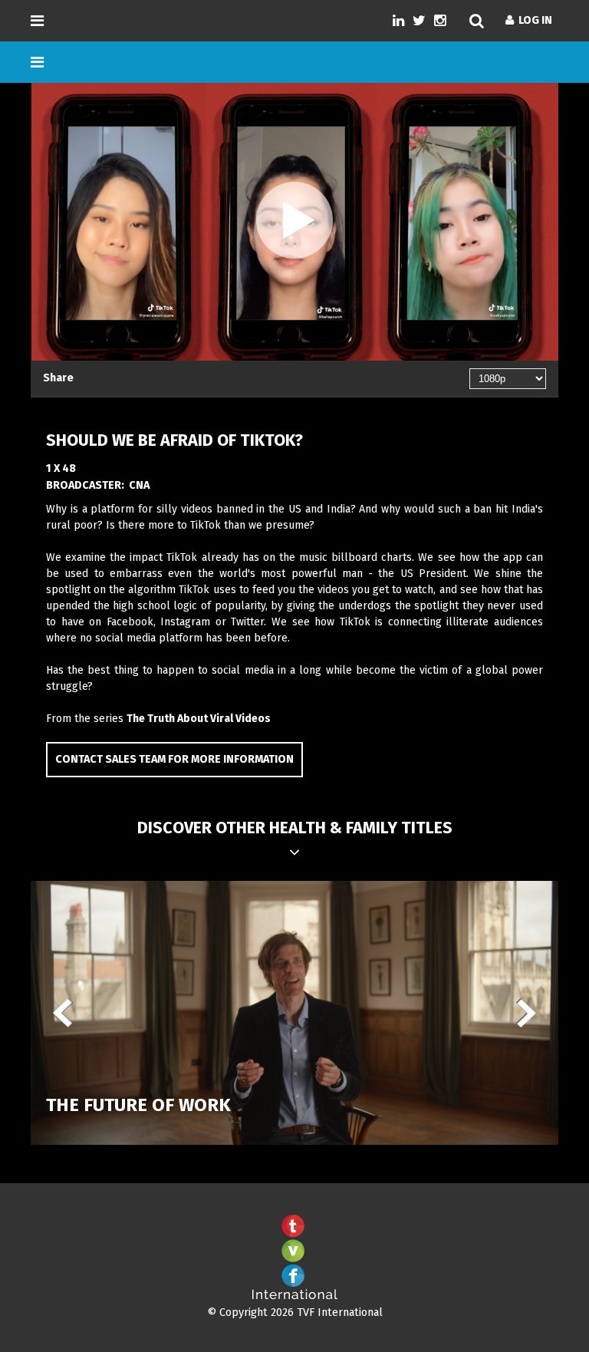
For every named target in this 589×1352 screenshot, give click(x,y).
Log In (533, 20)
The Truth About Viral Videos (199, 718)
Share (58, 377)
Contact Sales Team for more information (174, 759)
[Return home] (294, 1296)
